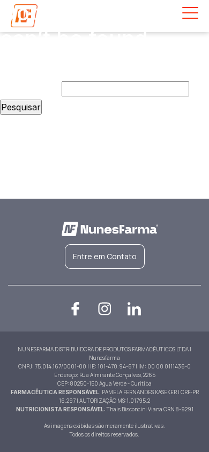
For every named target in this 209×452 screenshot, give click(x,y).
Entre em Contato (105, 256)
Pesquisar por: (29, 89)
